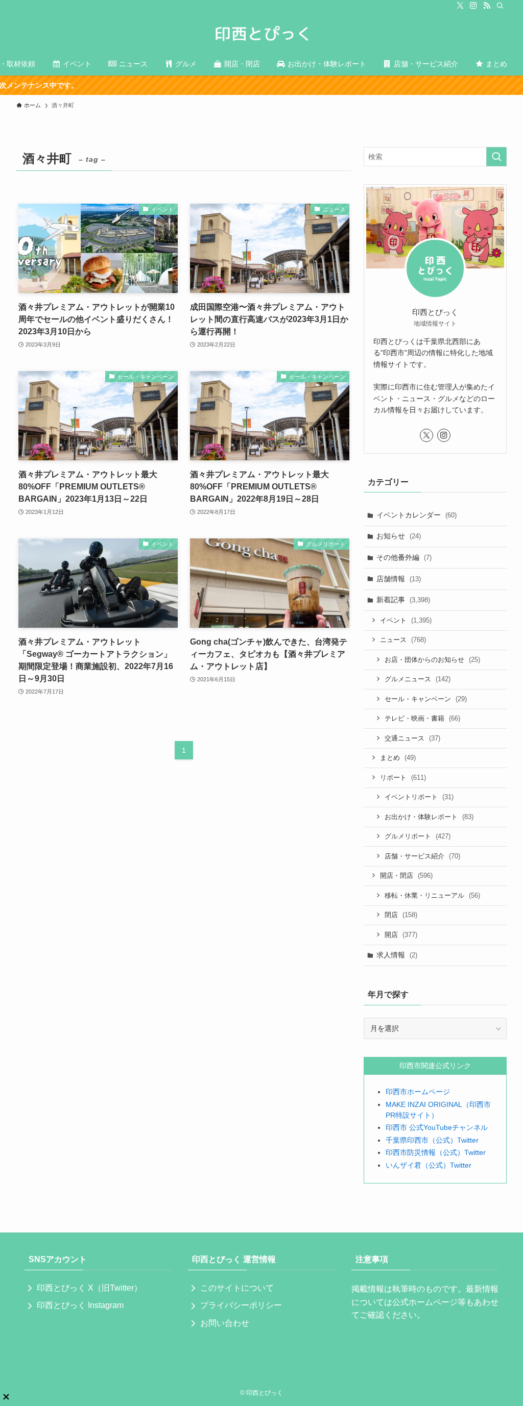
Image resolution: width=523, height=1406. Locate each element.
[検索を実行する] (496, 156)
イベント (406, 620)
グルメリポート (417, 836)
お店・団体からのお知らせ (432, 659)
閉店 (401, 915)
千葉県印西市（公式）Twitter (432, 1140)
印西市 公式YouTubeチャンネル (437, 1127)
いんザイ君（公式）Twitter (428, 1165)
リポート (403, 777)
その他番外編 (404, 557)
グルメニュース (417, 679)
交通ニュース (412, 738)
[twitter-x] (460, 5)
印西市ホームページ (418, 1092)
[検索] (500, 5)
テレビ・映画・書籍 (422, 718)
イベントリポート (419, 797)
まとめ (398, 757)
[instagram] (473, 5)
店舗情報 (398, 579)
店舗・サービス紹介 (422, 856)
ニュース (403, 640)
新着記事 (403, 600)
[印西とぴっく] (261, 33)
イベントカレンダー (416, 515)
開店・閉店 (406, 875)
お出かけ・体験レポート (429, 817)
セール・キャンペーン (426, 699)
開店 (401, 935)
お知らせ (398, 536)
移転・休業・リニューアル (432, 895)
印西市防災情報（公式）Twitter (436, 1152)
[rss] (486, 5)
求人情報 (396, 955)
